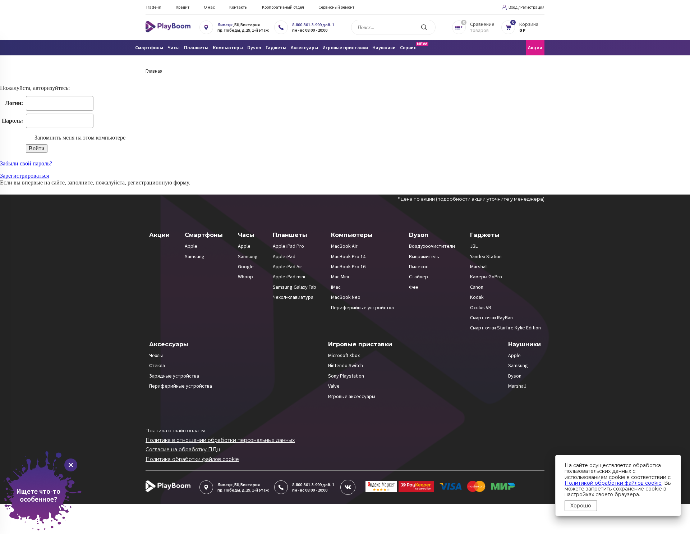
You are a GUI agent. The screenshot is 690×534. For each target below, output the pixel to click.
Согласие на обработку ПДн (183, 449)
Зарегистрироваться (24, 176)
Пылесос (418, 266)
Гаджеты (485, 235)
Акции (535, 47)
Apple (191, 246)
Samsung (194, 256)
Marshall (479, 266)
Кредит (182, 7)
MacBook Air (344, 246)
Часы (246, 235)
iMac (336, 287)
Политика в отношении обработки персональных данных (220, 440)
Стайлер (418, 276)
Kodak (477, 297)
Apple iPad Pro (288, 246)
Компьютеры (352, 235)
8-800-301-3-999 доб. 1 (313, 24)
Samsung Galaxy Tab (294, 287)
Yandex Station (486, 256)
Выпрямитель (424, 256)
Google (246, 266)
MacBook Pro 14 (348, 256)
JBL (474, 246)
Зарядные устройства (174, 376)
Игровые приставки (360, 344)
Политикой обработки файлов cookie (613, 483)
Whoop (245, 276)
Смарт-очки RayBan (491, 317)
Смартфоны (204, 235)
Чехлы (156, 355)
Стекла (157, 365)
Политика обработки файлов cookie (192, 459)
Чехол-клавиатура (293, 297)
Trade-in (153, 7)
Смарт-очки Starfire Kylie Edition (505, 327)
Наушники (524, 344)
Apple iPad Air (287, 266)
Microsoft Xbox (344, 355)
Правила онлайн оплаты (175, 430)
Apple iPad (284, 256)
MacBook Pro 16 (348, 266)
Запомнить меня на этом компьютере (79, 137)
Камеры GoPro (486, 276)
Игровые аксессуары (351, 396)
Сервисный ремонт (336, 7)
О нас (209, 7)
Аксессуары (168, 344)
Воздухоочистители (432, 246)
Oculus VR (480, 307)
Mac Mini (340, 276)
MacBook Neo (345, 297)
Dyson (418, 235)
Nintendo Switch (345, 365)
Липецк (225, 24)
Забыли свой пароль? (26, 163)
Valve (334, 386)
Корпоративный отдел (283, 7)
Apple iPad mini (289, 276)
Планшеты (290, 235)
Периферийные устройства (362, 307)
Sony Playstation (346, 376)
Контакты (238, 7)
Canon (476, 287)
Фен (413, 287)
